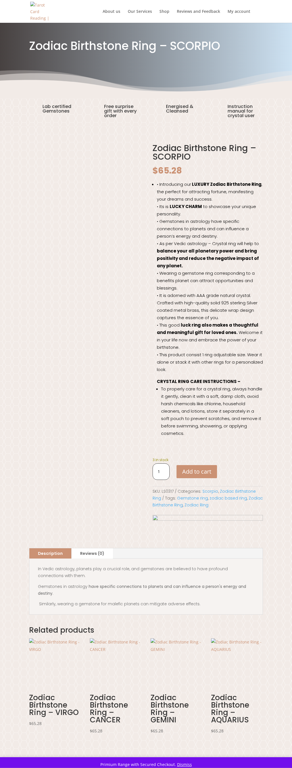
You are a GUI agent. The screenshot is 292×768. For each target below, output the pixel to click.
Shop (164, 11)
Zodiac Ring (196, 505)
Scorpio (210, 491)
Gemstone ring (192, 498)
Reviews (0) (92, 553)
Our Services (140, 11)
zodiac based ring (228, 498)
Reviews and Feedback (198, 11)
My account (239, 11)
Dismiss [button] (184, 764)
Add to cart (196, 471)
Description (50, 553)
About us (111, 11)
